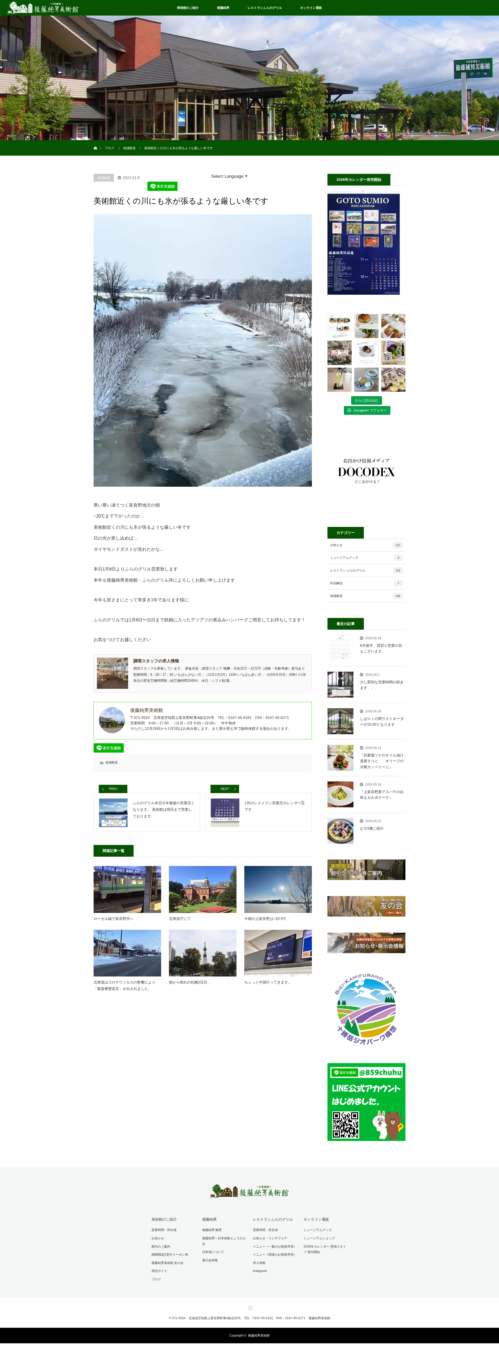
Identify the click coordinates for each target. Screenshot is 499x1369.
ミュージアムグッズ (364, 558)
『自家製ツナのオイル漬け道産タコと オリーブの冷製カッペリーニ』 (382, 761)
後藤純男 (223, 8)
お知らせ (365, 545)
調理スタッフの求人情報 (156, 661)
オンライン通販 (311, 8)
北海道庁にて (180, 919)
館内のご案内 (161, 1246)
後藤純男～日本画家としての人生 (224, 1241)
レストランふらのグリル (265, 8)
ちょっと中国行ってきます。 (268, 982)
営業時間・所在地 (164, 1230)
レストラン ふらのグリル (365, 570)
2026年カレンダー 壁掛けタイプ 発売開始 (325, 1249)
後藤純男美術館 (259, 1335)
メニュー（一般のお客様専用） (275, 1246)
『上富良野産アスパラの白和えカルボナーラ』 (382, 795)
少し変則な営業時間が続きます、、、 (382, 685)
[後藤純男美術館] (249, 1194)
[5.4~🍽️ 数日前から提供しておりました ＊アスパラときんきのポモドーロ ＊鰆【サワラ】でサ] (366, 326)
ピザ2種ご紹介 (372, 828)
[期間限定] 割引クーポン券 (170, 1254)
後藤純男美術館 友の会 (167, 1263)
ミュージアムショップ (319, 1238)
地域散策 (103, 178)
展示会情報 (210, 1260)
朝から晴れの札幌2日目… (190, 982)
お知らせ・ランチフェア (270, 1238)
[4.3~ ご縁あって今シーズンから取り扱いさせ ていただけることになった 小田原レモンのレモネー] (339, 380)
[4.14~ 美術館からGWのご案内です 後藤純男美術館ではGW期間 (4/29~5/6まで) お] (339, 353)
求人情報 (259, 1263)
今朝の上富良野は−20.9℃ (265, 919)
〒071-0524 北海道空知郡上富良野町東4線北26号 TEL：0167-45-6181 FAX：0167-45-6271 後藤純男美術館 (249, 1318)
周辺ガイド (159, 1271)
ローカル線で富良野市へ (114, 919)
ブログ (156, 1279)
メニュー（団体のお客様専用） (275, 1254)
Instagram (260, 1271)
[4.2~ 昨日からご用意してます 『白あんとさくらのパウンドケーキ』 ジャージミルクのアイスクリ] (366, 380)
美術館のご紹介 (188, 8)
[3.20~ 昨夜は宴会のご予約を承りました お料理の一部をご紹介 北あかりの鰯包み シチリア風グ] (393, 380)
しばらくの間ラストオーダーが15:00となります (382, 721)
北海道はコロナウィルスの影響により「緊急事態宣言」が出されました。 (124, 985)
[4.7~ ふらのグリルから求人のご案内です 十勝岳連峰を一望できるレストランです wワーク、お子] (393, 353)
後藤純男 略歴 (212, 1230)
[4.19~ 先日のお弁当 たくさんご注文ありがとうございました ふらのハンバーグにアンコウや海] (393, 326)
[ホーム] (95, 142)
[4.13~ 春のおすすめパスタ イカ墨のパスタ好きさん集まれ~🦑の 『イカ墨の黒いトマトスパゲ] (366, 353)
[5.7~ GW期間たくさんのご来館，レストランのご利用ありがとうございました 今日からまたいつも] (339, 326)
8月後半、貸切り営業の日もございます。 (381, 648)
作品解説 (364, 583)
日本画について (213, 1252)
